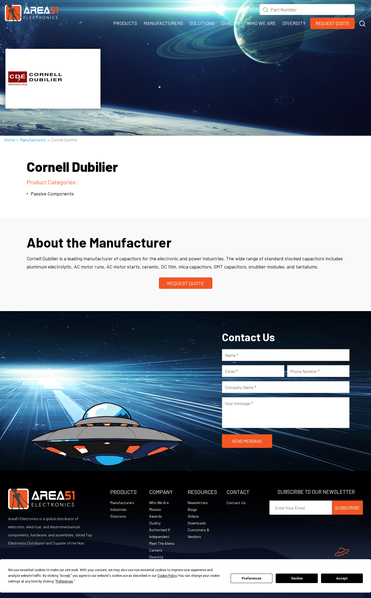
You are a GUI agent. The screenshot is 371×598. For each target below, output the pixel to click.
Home (9, 139)
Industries (118, 509)
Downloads (197, 523)
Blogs (192, 509)
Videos (193, 516)
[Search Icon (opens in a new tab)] (265, 9)
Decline (297, 578)
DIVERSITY (294, 23)
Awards (155, 516)
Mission (155, 509)
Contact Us (236, 502)
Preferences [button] (64, 581)
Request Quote (332, 23)
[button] (362, 23)
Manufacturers (33, 139)
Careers (155, 550)
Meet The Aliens (161, 543)
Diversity (156, 557)
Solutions (118, 516)
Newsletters (198, 502)
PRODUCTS (125, 23)
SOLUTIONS (202, 23)
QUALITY (230, 23)
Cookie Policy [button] (167, 576)
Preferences (252, 578)
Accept (342, 578)
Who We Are (159, 502)
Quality (155, 523)
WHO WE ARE (261, 23)
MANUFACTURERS (163, 23)
